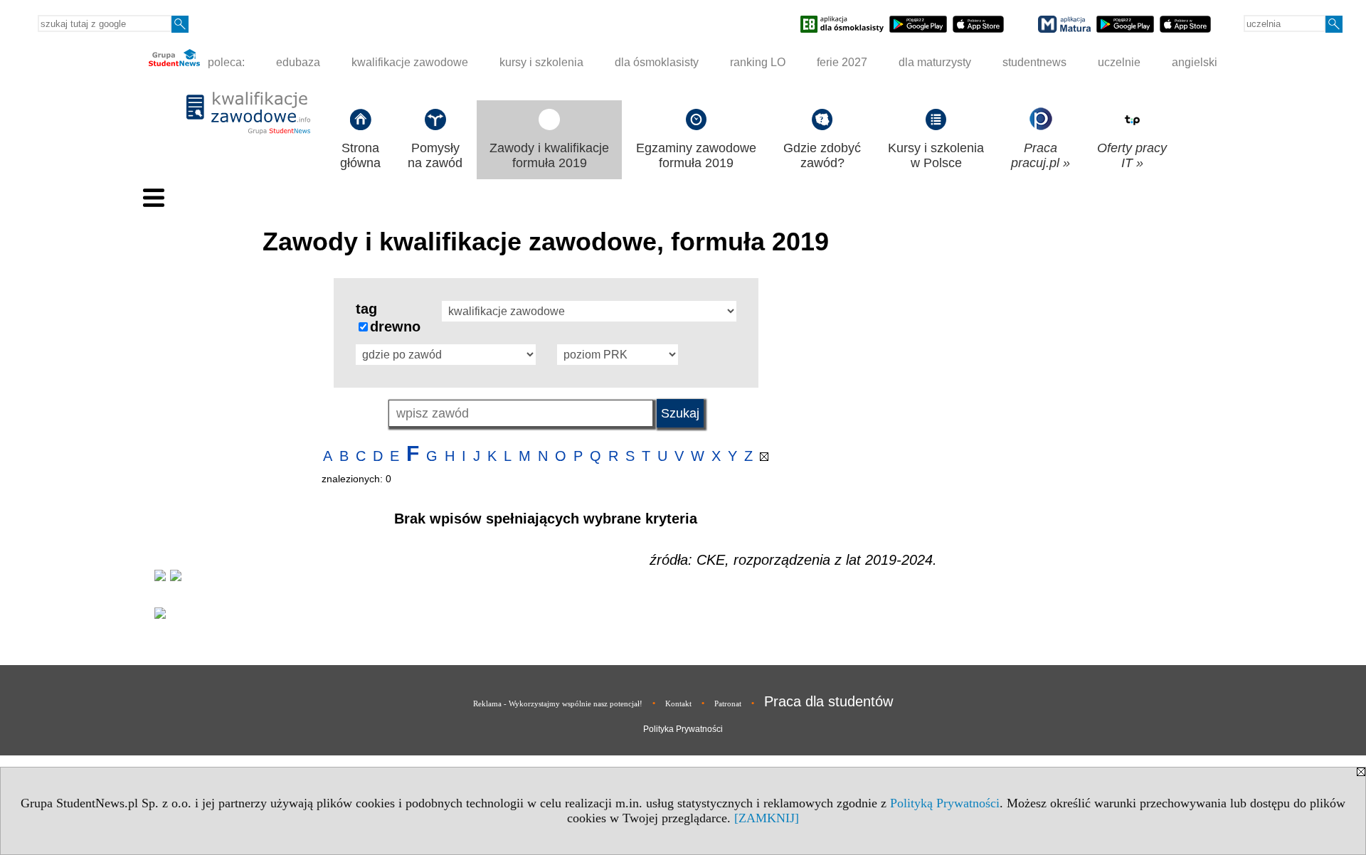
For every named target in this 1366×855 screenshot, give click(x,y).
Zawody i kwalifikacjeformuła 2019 (549, 155)
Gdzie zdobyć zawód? (822, 155)
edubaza (298, 62)
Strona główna (360, 155)
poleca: (225, 62)
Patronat (727, 703)
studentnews (1034, 62)
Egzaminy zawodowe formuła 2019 (696, 155)
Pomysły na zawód (435, 155)
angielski (1194, 62)
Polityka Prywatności (683, 729)
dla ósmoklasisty (657, 62)
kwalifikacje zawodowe (409, 62)
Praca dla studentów (828, 701)
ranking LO (757, 62)
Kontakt (678, 703)
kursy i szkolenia (541, 62)
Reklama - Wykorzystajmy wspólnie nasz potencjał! (557, 703)
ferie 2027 (842, 62)
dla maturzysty (935, 62)
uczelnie (1119, 62)
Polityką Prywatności (945, 803)
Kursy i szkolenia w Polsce (936, 155)
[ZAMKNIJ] (766, 818)
